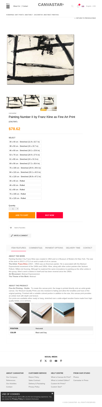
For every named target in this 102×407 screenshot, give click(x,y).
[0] (77, 6)
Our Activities (11, 384)
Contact (25, 6)
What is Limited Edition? (60, 380)
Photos (76, 377)
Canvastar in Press (80, 380)
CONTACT (87, 248)
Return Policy (34, 377)
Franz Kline (23, 264)
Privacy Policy (34, 387)
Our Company (11, 377)
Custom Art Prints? (58, 384)
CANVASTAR (51, 4)
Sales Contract (34, 380)
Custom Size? (56, 387)
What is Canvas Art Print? (61, 377)
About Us (16, 6)
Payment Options (54, 248)
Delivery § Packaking (37, 384)
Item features (18, 248)
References (10, 380)
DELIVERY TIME (73, 248)
